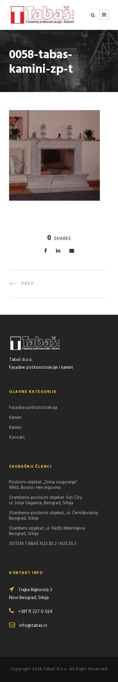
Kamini (15, 427)
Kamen (15, 417)
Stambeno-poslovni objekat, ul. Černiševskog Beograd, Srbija (53, 515)
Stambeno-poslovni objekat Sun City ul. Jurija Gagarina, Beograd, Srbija (45, 500)
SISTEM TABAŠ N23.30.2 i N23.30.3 (42, 543)
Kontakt (17, 437)
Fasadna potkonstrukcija (33, 407)
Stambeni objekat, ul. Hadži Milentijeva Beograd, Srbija (47, 531)
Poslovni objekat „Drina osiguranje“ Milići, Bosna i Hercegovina (43, 485)
